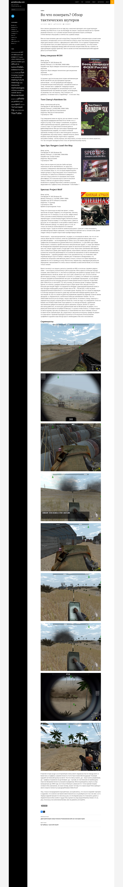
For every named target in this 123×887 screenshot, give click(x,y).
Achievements (14, 52)
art (19, 52)
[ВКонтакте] (42, 812)
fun (22, 72)
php (12, 101)
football (13, 72)
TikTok (14, 107)
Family (94, 2)
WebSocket (21, 110)
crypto (23, 61)
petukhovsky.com (18, 2)
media (21, 83)
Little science (14, 41)
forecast (18, 73)
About (107, 2)
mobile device (16, 93)
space (13, 104)
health (13, 77)
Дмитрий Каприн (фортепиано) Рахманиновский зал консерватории (63, 818)
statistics (22, 104)
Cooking (13, 33)
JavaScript (18, 77)
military (44, 805)
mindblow (20, 90)
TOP (82, 2)
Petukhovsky (58, 24)
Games (42, 10)
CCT (17, 57)
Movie (12, 43)
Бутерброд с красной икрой (49, 824)
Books (12, 25)
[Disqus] (71, 851)
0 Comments (67, 24)
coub (19, 61)
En (23, 67)
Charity (77, 2)
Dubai (20, 67)
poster (21, 101)
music (21, 95)
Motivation (101, 2)
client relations (16, 59)
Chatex (21, 57)
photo (21, 98)
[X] (44, 812)
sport (17, 104)
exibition (14, 69)
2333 (51, 24)
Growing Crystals (17, 75)
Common (13, 31)
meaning (15, 82)
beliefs (18, 55)
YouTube (16, 113)
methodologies (17, 87)
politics (16, 101)
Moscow (14, 95)
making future (17, 79)
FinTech (21, 70)
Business (13, 27)
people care (14, 99)
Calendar (87, 2)
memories (15, 85)
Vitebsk (16, 110)
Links (12, 39)
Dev (12, 35)
